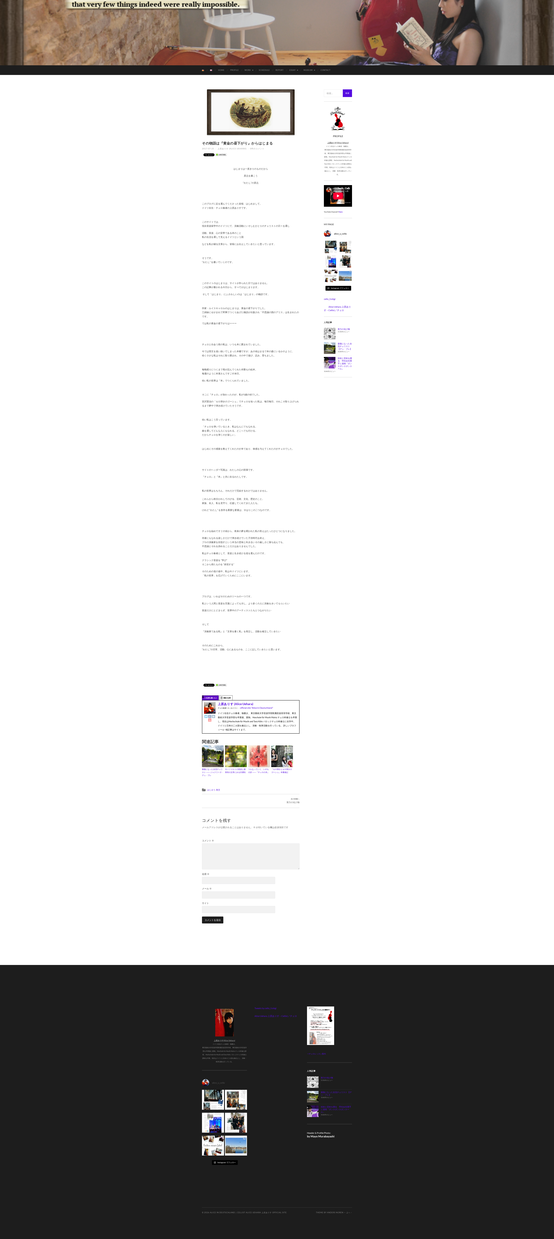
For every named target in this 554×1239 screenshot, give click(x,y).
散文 (218, 790)
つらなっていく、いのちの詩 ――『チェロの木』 (258, 770)
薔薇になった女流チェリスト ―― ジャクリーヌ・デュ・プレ (212, 772)
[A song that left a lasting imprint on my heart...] (345, 262)
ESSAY (292, 70)
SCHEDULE (264, 70)
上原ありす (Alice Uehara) (232, 148)
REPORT (280, 70)
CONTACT (326, 70)
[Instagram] (213, 716)
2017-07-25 (208, 148)
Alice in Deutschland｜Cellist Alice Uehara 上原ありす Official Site (248, 1212)
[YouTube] (210, 720)
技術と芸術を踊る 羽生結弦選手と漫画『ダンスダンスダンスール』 (345, 363)
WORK (248, 70)
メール (207, 888)
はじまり (211, 790)
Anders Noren (335, 1212)
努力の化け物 (293, 801)
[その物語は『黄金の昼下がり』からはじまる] (251, 112)
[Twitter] (206, 716)
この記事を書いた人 (210, 698)
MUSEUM (308, 70)
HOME (221, 70)
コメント (208, 840)
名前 (205, 874)
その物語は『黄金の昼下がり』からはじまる (237, 143)
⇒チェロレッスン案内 (316, 1054)
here (340, 212)
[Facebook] (210, 716)
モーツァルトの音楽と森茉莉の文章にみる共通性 (235, 770)
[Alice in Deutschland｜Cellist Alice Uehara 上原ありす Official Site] (277, 32)
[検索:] (333, 93)
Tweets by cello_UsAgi (265, 1008)
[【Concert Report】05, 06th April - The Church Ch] (345, 276)
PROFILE (234, 70)
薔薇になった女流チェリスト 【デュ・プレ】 (345, 346)
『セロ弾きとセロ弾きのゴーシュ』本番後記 (281, 770)
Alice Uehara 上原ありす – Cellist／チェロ (275, 1016)
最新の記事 (227, 698)
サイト (205, 903)
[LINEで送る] (221, 154)
